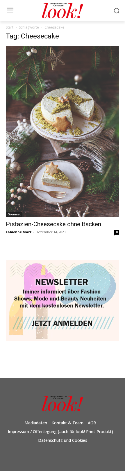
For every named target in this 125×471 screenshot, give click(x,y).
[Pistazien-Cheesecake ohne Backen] (62, 131)
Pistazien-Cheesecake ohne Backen (53, 224)
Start (9, 27)
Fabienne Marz (19, 232)
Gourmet (14, 214)
